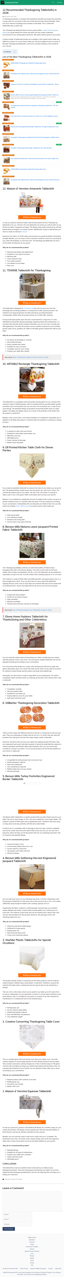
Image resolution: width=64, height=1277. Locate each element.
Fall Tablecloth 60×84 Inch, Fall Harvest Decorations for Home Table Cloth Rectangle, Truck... (35, 158)
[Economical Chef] (3, 2)
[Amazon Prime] (13, 107)
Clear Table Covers (22, 506)
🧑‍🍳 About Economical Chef (10, 1268)
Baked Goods (32, 1237)
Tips (32, 1265)
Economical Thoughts (32, 1246)
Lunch (32, 1253)
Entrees (32, 1249)
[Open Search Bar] (53, 2)
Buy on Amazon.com (33, 217)
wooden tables (47, 30)
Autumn (24, 232)
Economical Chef (11, 2)
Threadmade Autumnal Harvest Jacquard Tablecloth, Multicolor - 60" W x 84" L (35, 105)
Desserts (32, 1242)
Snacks (32, 1263)
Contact (50, 1268)
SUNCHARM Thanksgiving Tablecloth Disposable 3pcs (28, 63)
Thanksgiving (28, 308)
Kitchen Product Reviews (13, 1179)
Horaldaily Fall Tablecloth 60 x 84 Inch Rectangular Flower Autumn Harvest (35, 73)
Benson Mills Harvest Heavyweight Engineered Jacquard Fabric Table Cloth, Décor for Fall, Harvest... (35, 95)
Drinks (32, 1244)
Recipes (32, 1256)
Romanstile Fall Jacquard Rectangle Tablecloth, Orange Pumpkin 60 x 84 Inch (35, 126)
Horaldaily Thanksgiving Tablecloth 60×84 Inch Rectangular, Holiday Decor (35, 137)
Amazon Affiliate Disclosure (38, 1268)
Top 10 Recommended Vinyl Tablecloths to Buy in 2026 (32, 610)
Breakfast (32, 1240)
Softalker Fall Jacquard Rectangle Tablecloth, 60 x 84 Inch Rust (31, 148)
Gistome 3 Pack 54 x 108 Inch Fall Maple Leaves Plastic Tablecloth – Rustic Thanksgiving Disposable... (35, 84)
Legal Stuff (58, 1268)
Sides (32, 1260)
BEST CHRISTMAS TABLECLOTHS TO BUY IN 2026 (30, 357)
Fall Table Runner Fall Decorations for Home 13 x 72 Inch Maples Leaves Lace (35, 116)
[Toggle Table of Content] (14, 51)
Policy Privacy (24, 1268)
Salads (32, 1258)
